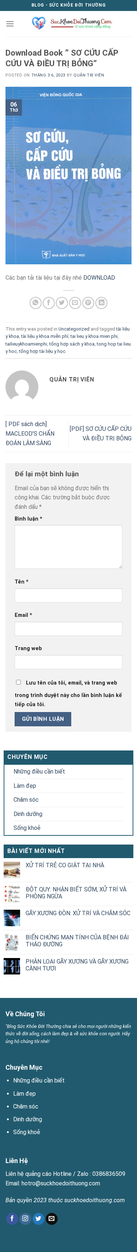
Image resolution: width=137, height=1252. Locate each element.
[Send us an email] (52, 1219)
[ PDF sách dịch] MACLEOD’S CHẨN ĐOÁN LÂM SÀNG (29, 433)
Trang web (28, 648)
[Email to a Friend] (75, 303)
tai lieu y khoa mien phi (94, 336)
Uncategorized (74, 329)
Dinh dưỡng (28, 814)
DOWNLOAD (99, 277)
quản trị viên (88, 75)
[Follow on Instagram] (25, 1219)
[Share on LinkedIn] (101, 303)
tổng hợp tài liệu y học (42, 351)
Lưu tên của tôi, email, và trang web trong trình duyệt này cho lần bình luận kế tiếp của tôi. (68, 694)
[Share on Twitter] (62, 303)
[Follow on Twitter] (39, 1219)
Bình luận (28, 519)
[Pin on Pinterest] (88, 303)
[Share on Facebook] (49, 303)
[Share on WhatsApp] (36, 303)
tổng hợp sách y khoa (72, 344)
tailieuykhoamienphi (26, 344)
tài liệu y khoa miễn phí (44, 336)
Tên (21, 582)
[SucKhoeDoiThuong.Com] (69, 24)
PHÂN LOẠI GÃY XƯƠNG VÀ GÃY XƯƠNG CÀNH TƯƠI (77, 965)
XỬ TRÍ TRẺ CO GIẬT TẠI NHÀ (65, 865)
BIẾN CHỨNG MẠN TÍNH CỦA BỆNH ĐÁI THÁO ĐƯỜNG (77, 941)
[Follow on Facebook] (12, 1219)
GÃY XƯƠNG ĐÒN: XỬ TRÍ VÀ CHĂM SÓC (78, 913)
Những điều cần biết (39, 771)
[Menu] (9, 24)
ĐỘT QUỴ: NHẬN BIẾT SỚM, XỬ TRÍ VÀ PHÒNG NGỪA (76, 893)
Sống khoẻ (27, 827)
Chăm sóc (26, 799)
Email (23, 615)
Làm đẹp (25, 785)
